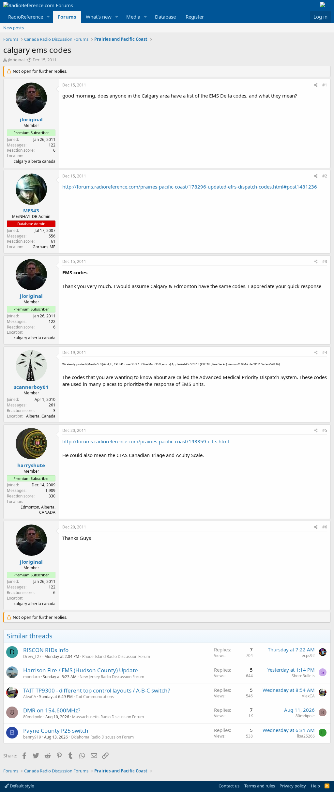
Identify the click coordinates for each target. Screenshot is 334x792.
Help (315, 786)
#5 (324, 430)
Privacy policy (293, 786)
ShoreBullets (303, 675)
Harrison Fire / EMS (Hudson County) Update (80, 670)
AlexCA (29, 696)
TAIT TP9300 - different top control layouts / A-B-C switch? (96, 690)
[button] (48, 17)
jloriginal (16, 60)
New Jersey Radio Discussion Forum (112, 676)
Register (195, 16)
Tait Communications (95, 696)
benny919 (32, 737)
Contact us (229, 786)
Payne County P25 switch (55, 730)
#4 (324, 352)
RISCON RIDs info (45, 650)
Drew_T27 (32, 656)
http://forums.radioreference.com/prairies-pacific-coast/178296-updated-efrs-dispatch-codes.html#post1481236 (189, 186)
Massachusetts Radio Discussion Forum (108, 717)
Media (133, 16)
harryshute (31, 465)
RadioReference (25, 16)
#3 (324, 261)
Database (165, 16)
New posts (13, 28)
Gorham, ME (44, 247)
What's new (99, 16)
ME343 (31, 210)
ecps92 (308, 655)
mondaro (31, 676)
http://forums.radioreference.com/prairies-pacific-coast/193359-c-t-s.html (145, 441)
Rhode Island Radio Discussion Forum (116, 656)
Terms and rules (259, 786)
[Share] (316, 85)
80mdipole (32, 717)
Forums (67, 16)
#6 (324, 527)
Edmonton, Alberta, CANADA (38, 509)
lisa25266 (306, 736)
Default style (21, 786)
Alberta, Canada (40, 416)
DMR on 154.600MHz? (51, 710)
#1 (324, 85)
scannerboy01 (31, 387)
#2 (324, 176)
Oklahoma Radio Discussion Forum (102, 737)
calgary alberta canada (34, 161)
